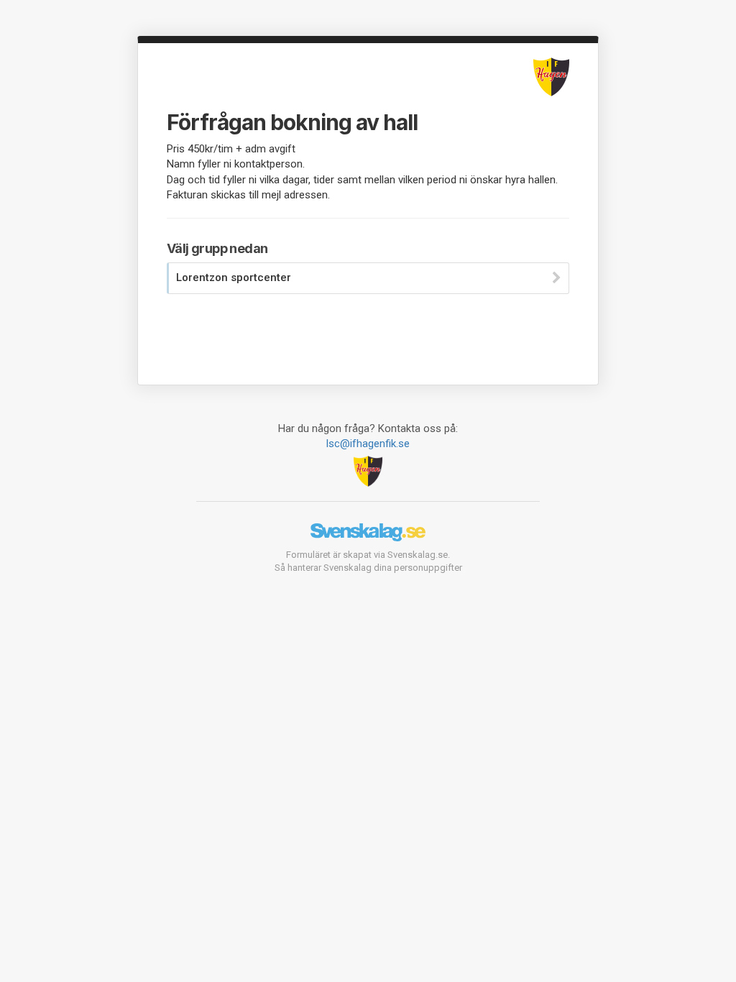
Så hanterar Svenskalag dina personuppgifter (368, 567)
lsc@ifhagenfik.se (368, 443)
